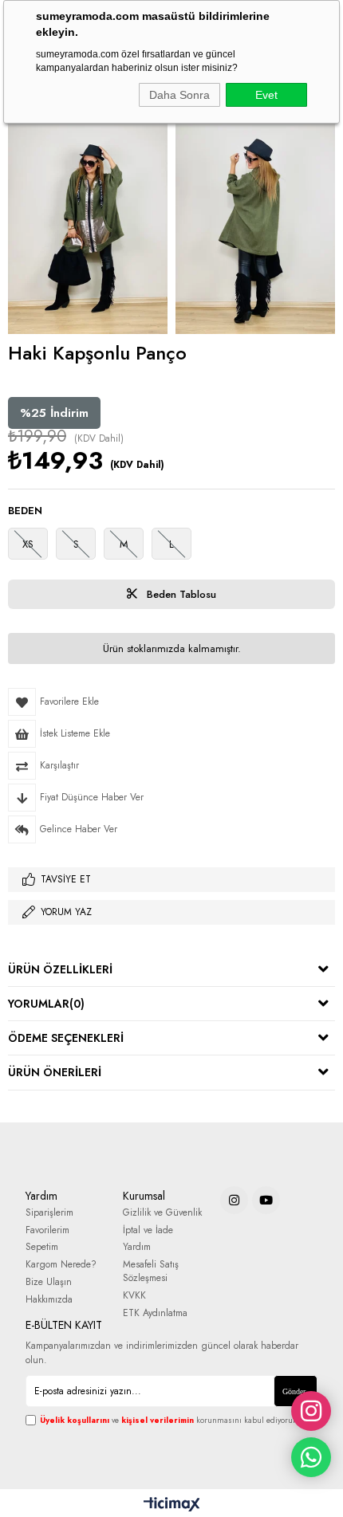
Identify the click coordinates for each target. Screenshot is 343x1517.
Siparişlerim (49, 1213)
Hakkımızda (49, 1300)
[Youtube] (266, 1200)
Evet (266, 94)
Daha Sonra (179, 94)
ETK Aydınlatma (155, 1313)
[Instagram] (234, 1200)
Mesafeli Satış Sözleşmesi (151, 1271)
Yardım (137, 1247)
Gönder (294, 1391)
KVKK (134, 1296)
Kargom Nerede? (61, 1264)
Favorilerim (47, 1230)
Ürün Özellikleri (60, 969)
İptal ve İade (148, 1230)
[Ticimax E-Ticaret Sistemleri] (172, 1505)
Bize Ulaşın (49, 1282)
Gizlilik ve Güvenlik (162, 1213)
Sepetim (42, 1247)
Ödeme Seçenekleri (66, 1038)
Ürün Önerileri (54, 1072)
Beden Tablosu (180, 594)
